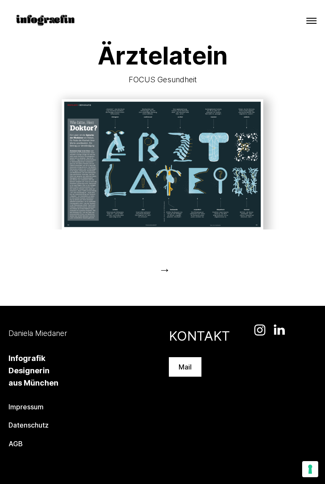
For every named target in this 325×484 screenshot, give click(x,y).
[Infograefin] (44, 21)
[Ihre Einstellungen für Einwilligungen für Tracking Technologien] (310, 469)
